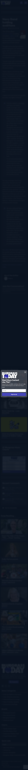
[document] (14, 385)
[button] (25, 372)
